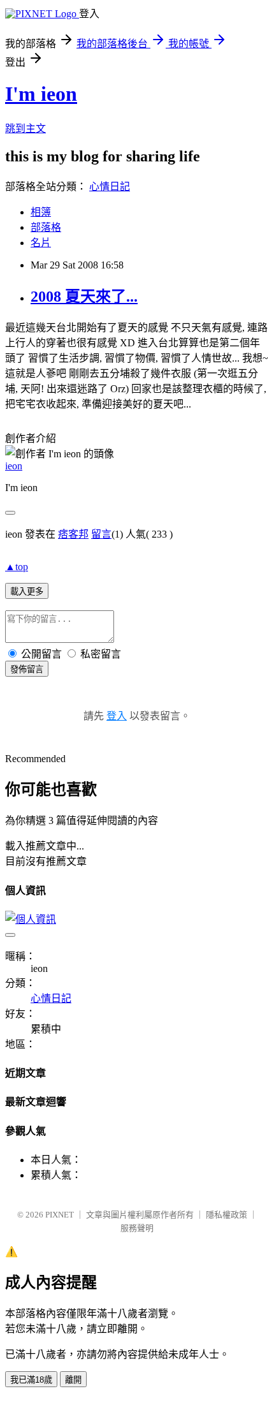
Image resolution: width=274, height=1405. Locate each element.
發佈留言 (26, 669)
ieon (13, 465)
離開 (73, 1380)
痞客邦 (73, 534)
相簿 (41, 212)
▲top (16, 566)
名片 (41, 242)
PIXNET (59, 1214)
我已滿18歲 (31, 1380)
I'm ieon (41, 93)
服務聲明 (137, 1228)
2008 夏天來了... (84, 296)
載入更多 (26, 591)
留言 (101, 534)
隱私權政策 (226, 1214)
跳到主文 (25, 128)
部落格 (46, 227)
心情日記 (109, 186)
